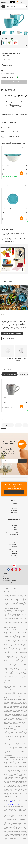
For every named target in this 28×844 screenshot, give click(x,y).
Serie (16, 114)
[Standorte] (21, 2)
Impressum (6, 573)
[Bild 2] (12, 33)
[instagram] (16, 569)
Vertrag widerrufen (14, 544)
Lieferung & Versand (12, 132)
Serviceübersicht (14, 522)
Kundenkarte (14, 524)
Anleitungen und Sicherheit (13, 136)
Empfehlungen (24, 114)
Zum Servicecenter (14, 492)
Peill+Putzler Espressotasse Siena (10, 379)
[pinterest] (12, 569)
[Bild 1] (4, 33)
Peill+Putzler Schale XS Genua (9, 146)
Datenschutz (6, 576)
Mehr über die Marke (8, 338)
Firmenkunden (14, 534)
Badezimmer (14, 508)
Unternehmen (14, 553)
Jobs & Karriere (14, 555)
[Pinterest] (22, 96)
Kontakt (14, 548)
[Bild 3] (19, 33)
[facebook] (8, 569)
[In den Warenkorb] (21, 173)
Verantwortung (14, 558)
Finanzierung (14, 525)
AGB (4, 575)
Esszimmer (14, 512)
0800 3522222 (11, 104)
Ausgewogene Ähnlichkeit (9, 374)
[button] (3, 2)
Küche (14, 514)
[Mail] (26, 96)
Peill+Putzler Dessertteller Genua (10, 189)
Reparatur (14, 551)
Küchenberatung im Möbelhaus (14, 532)
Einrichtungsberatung (14, 531)
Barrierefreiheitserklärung (9, 580)
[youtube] (20, 569)
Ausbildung (14, 557)
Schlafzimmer (14, 505)
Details (8, 127)
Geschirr (4, 419)
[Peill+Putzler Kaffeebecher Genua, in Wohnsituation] (14, 21)
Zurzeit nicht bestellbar (14, 82)
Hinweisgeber (6, 578)
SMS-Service (14, 527)
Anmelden (22, 460)
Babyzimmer (14, 506)
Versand (10, 65)
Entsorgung (14, 546)
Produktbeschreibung (7, 114)
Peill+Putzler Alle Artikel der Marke (12, 333)
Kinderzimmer (14, 510)
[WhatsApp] (15, 96)
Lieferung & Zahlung (14, 550)
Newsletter (14, 529)
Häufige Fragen (14, 542)
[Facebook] (19, 96)
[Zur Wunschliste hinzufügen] (26, 51)
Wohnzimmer (14, 503)
